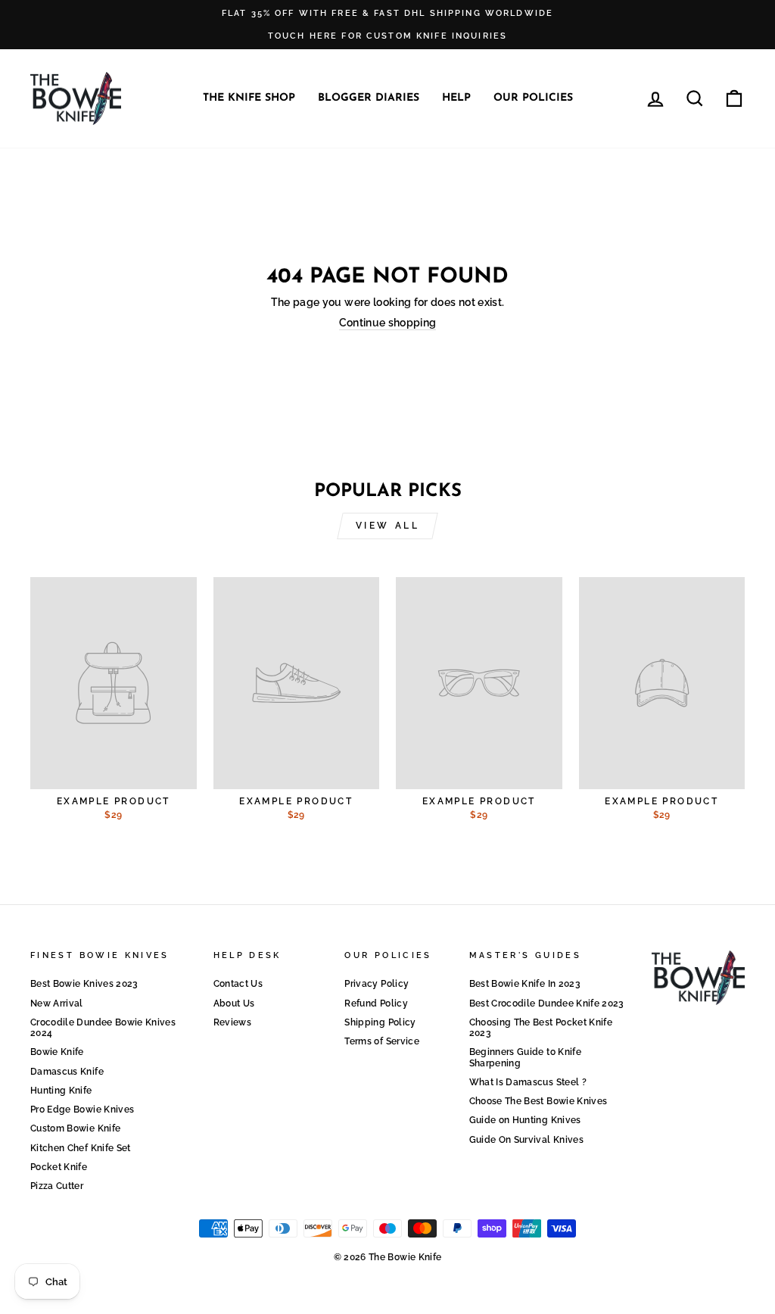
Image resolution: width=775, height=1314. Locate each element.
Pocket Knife (58, 1167)
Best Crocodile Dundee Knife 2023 (546, 1003)
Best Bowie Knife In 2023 (524, 983)
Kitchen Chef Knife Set (80, 1148)
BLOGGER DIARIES (368, 98)
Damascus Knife (67, 1071)
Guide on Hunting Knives (525, 1120)
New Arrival (56, 1003)
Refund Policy (376, 1003)
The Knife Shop (249, 98)
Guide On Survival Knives (526, 1140)
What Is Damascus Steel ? (528, 1082)
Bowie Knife (57, 1052)
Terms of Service (381, 1041)
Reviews (232, 1022)
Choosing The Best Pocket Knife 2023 (541, 1027)
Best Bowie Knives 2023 (84, 983)
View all (388, 525)
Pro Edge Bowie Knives (82, 1109)
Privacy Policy (376, 983)
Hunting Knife (61, 1090)
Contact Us (238, 983)
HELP (456, 98)
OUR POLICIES (533, 98)
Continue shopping (388, 323)
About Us (234, 1003)
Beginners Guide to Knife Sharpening (525, 1057)
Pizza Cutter (56, 1186)
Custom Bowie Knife (75, 1128)
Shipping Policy (380, 1022)
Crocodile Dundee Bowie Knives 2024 (103, 1027)
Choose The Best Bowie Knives (538, 1101)
